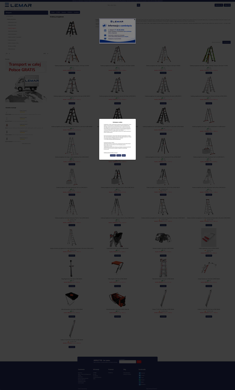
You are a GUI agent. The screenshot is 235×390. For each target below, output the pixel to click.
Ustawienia (113, 155)
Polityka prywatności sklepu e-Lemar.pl (110, 152)
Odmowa (119, 155)
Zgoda (124, 155)
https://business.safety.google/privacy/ (114, 139)
